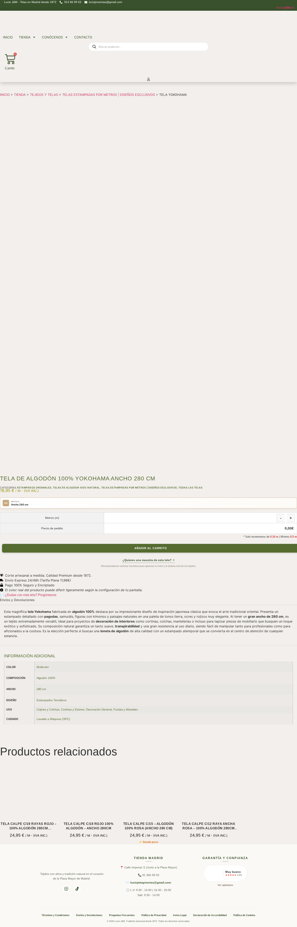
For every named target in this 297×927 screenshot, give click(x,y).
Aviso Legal (179, 915)
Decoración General (99, 709)
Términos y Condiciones (56, 915)
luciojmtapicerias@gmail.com (150, 882)
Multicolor (43, 667)
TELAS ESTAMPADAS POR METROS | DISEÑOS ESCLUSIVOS (108, 95)
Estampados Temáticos (51, 700)
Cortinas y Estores (72, 709)
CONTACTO (83, 37)
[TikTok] (77, 889)
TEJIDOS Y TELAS (44, 95)
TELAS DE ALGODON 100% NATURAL (76, 487)
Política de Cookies (244, 915)
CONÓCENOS (52, 37)
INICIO (8, 37)
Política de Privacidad (153, 915)
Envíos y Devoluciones (89, 915)
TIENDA (25, 37)
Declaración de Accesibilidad (210, 915)
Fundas (118, 709)
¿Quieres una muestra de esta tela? (148, 560)
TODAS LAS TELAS (190, 487)
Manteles (132, 709)
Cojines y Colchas (48, 709)
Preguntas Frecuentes (122, 915)
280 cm (41, 689)
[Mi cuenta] (148, 80)
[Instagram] (66, 889)
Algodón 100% (46, 678)
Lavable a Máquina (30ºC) (53, 719)
